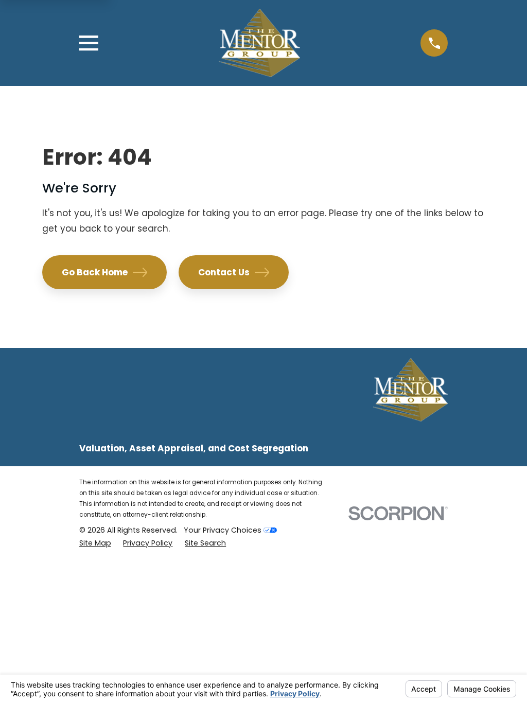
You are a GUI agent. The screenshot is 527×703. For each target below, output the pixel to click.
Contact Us (224, 272)
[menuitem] (95, 543)
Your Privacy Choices (224, 530)
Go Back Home (95, 272)
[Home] (259, 43)
